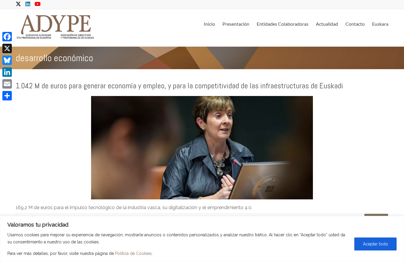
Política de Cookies (133, 253)
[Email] (7, 84)
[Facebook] (7, 37)
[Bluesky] (7, 60)
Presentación (235, 24)
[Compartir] (7, 96)
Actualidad (327, 24)
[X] (7, 48)
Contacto (355, 24)
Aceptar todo (375, 244)
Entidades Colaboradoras (282, 24)
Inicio (209, 24)
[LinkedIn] (7, 72)
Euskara (380, 24)
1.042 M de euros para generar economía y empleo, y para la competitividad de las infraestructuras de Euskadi (179, 86)
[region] (202, 239)
